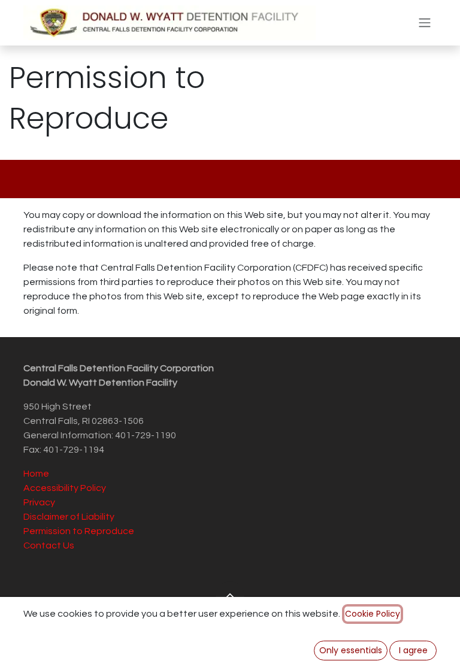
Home (36, 473)
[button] (230, 595)
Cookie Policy (372, 614)
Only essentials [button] (350, 650)
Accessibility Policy (64, 488)
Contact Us (48, 545)
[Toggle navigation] (425, 23)
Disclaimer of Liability (68, 517)
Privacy (39, 502)
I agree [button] (413, 650)
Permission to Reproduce (78, 531)
